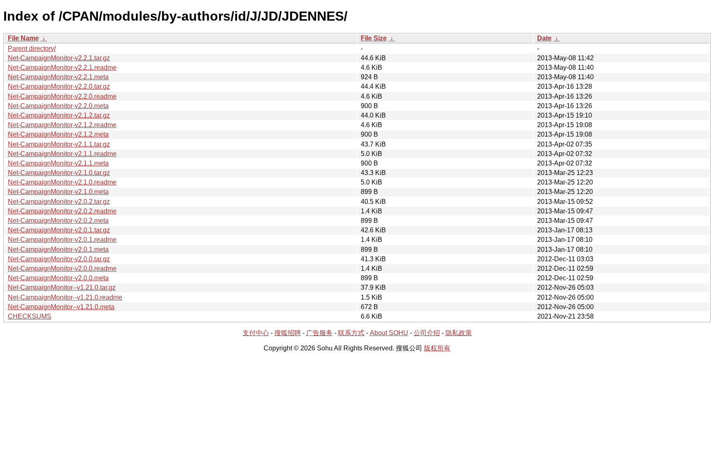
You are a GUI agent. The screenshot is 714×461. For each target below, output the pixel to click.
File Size (374, 38)
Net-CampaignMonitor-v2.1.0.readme (62, 182)
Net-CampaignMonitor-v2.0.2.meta (58, 220)
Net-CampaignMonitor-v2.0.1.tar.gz (59, 230)
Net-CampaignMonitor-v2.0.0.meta (58, 277)
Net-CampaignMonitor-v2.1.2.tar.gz (59, 115)
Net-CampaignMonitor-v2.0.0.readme (62, 268)
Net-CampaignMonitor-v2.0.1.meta (58, 249)
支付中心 (256, 332)
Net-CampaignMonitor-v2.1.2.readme (62, 124)
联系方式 (351, 332)
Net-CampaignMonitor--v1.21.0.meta (61, 306)
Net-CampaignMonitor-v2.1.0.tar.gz (59, 172)
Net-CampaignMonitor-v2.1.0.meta (58, 191)
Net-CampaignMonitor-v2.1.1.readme (62, 153)
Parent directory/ (32, 48)
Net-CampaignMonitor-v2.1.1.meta (58, 163)
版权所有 (437, 348)
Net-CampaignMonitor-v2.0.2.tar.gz (59, 201)
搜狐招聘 (287, 332)
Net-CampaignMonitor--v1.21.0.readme (65, 297)
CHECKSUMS (29, 316)
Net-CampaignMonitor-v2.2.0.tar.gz (59, 86)
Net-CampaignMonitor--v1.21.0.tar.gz (62, 287)
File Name (23, 38)
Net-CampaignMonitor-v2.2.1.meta (58, 76)
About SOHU (389, 332)
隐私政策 (458, 332)
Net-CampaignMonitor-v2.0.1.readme (62, 239)
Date (544, 38)
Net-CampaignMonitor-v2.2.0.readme (62, 96)
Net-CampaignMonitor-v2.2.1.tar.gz (59, 57)
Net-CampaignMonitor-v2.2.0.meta (58, 105)
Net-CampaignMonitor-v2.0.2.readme (62, 211)
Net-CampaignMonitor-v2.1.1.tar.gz (59, 144)
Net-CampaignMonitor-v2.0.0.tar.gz (59, 258)
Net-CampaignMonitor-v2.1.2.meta (58, 134)
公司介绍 (427, 332)
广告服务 (319, 332)
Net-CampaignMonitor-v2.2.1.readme (62, 67)
